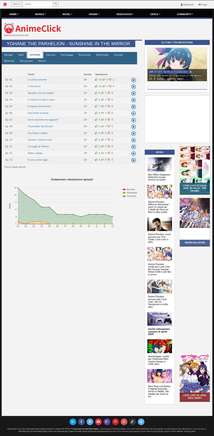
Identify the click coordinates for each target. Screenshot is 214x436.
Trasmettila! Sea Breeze (40, 126)
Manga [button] (39, 14)
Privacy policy (189, 431)
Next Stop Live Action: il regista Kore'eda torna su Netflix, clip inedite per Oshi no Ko (159, 391)
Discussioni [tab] (26, 61)
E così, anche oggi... (38, 159)
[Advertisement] (142, 29)
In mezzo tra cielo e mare (41, 99)
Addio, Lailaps (35, 153)
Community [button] (184, 14)
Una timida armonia (38, 113)
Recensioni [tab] (85, 55)
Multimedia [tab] (102, 55)
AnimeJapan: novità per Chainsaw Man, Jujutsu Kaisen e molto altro (158, 360)
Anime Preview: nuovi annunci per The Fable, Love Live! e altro (159, 238)
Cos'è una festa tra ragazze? (43, 119)
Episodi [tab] (35, 55)
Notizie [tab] (42, 61)
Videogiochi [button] (124, 14)
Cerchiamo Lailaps (37, 133)
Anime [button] (13, 14)
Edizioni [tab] (50, 55)
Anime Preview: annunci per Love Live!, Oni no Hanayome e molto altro (158, 301)
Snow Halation (195, 242)
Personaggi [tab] (67, 55)
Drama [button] (93, 14)
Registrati (188, 4)
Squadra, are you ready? (41, 93)
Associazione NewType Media (86, 429)
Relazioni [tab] (9, 61)
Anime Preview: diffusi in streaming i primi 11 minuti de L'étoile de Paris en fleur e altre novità (158, 206)
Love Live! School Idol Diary (195, 396)
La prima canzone (37, 79)
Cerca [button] (154, 14)
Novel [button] (67, 14)
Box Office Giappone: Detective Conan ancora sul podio (159, 177)
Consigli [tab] (118, 55)
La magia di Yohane (38, 146)
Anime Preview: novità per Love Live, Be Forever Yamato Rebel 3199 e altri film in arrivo (159, 269)
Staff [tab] (21, 55)
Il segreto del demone (39, 106)
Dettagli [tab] (8, 55)
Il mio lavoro (34, 86)
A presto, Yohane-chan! (40, 139)
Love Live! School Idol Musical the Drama (195, 188)
